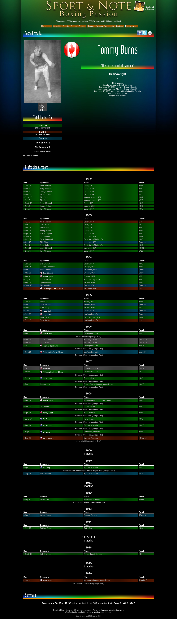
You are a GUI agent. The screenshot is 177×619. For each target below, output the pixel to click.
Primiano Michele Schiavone (112, 610)
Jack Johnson (48, 438)
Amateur (82, 26)
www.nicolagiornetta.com (102, 612)
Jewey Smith (48, 413)
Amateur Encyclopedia (105, 26)
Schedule (57, 26)
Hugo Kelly (47, 311)
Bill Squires (47, 378)
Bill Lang (46, 432)
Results (66, 26)
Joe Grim (46, 369)
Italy (49, 26)
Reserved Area (131, 26)
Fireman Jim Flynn (50, 346)
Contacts (119, 26)
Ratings (74, 26)
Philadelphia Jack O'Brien (53, 289)
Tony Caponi (48, 273)
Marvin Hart (47, 334)
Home (43, 26)
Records (91, 26)
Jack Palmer (48, 401)
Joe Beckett (48, 580)
